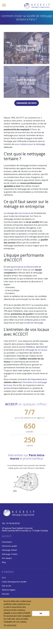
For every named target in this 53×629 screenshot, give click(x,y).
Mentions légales (8, 590)
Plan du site (6, 586)
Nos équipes (7, 558)
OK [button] (41, 613)
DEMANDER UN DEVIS (27, 103)
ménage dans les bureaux (18, 213)
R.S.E (4, 577)
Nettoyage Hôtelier (9, 550)
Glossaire (5, 594)
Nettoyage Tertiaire (10, 554)
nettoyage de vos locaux (36, 349)
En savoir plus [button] (10, 625)
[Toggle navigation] (4, 5)
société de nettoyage (33, 322)
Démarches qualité (9, 546)
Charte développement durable (14, 582)
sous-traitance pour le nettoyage (30, 144)
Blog (4, 562)
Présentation (7, 542)
